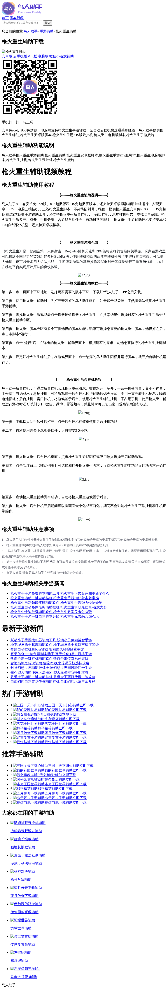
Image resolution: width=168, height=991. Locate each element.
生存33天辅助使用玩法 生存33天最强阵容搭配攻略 (49, 672)
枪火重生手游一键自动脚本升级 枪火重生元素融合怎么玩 (54, 616)
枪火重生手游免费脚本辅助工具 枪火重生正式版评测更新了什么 (59, 593)
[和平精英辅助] (25, 728)
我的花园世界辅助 (59, 710)
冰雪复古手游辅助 (59, 737)
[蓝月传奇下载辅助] (29, 733)
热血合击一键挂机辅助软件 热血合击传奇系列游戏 (49, 658)
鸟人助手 (31, 31)
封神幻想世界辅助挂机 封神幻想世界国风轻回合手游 (51, 668)
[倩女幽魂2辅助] (26, 714)
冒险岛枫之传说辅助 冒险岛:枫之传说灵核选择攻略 (49, 663)
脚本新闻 (17, 18)
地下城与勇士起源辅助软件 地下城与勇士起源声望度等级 (54, 645)
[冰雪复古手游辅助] (29, 737)
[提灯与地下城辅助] (29, 742)
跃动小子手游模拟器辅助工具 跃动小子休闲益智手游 (51, 640)
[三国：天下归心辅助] (30, 705)
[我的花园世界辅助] (29, 710)
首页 (5, 18)
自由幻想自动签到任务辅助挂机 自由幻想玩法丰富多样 (52, 681)
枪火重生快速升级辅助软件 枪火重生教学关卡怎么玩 (51, 612)
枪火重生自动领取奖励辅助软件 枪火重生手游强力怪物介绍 (56, 603)
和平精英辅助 (48, 728)
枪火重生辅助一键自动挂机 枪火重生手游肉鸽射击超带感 (54, 598)
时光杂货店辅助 (53, 719)
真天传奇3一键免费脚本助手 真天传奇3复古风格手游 (51, 654)
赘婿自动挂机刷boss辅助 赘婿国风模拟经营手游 (47, 649)
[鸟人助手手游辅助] (22, 14)
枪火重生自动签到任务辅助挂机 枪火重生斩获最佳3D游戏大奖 (58, 607)
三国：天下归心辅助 (64, 705)
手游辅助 (47, 31)
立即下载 (87, 705)
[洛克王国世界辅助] (29, 723)
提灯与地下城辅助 (59, 742)
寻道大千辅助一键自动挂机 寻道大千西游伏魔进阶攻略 (52, 677)
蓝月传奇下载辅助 (59, 733)
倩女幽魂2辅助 (50, 714)
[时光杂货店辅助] (27, 719)
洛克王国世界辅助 (59, 723)
